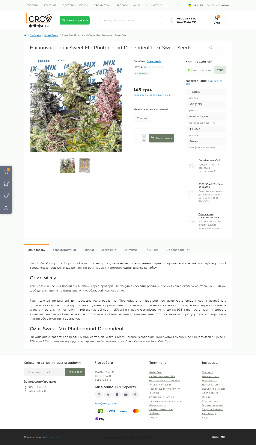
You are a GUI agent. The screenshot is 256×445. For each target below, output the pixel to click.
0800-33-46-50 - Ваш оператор (210, 185)
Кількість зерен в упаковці (151, 109)
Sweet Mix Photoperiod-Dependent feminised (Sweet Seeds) (42, 426)
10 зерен (142, 118)
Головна (33, 5)
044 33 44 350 (187, 22)
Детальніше (52, 436)
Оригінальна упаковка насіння (208, 215)
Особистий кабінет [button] (218, 5)
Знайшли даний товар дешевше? (153, 95)
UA (194, 5)
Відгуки (122, 5)
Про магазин (103, 5)
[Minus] (144, 141)
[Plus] (144, 136)
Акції (136, 5)
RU (201, 5)
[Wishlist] (60, 382)
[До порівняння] (222, 48)
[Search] (99, 20)
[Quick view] (60, 374)
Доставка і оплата (75, 5)
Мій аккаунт (153, 5)
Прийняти (218, 437)
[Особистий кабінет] (6, 208)
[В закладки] (210, 48)
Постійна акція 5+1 (209, 160)
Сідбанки (35, 35)
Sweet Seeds (51, 35)
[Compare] (60, 389)
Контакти (50, 5)
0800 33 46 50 (187, 18)
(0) (145, 67)
